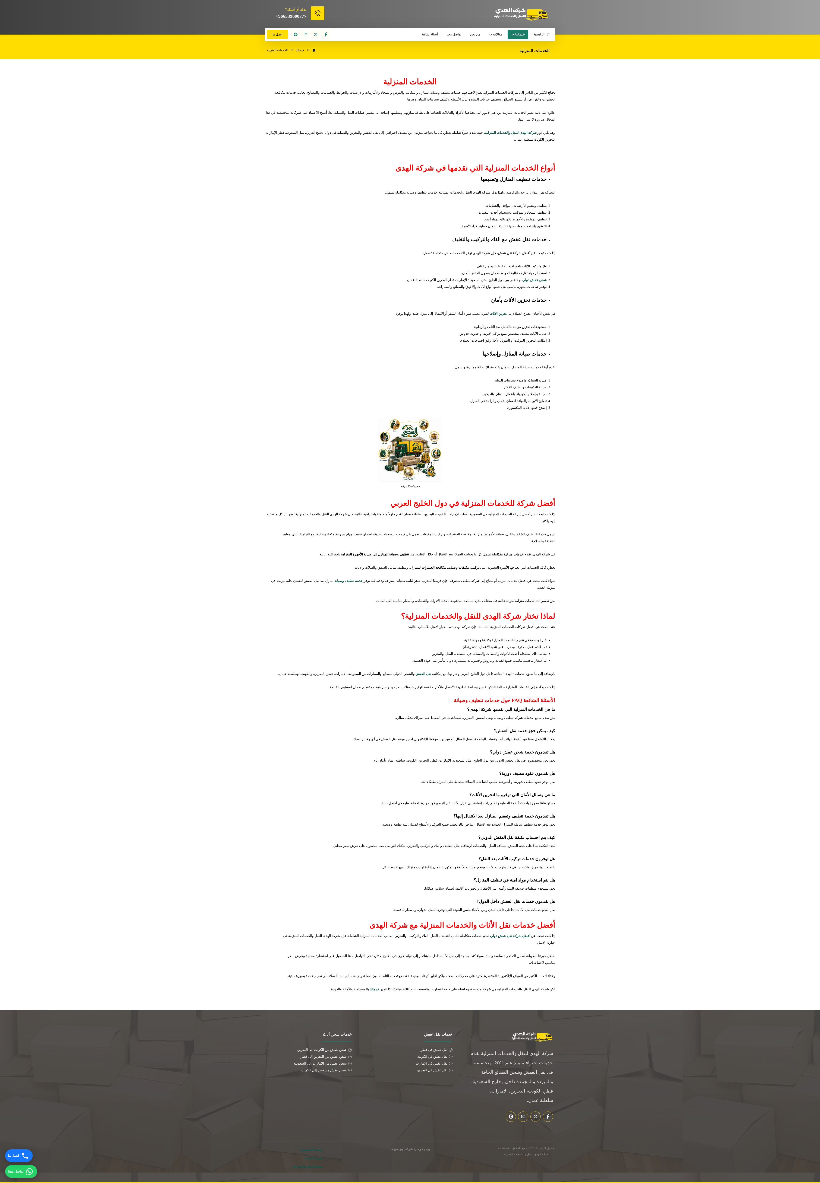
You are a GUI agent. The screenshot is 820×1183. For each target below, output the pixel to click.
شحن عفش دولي (534, 280)
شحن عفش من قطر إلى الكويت (324, 1070)
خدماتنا (374, 989)
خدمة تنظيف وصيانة (348, 581)
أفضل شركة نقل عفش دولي (510, 936)
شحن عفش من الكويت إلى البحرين (322, 1050)
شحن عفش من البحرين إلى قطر (324, 1056)
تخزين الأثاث (498, 313)
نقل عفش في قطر (434, 1050)
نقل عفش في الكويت (432, 1056)
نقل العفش (423, 674)
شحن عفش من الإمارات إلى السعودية (320, 1063)
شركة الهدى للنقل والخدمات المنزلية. (510, 132)
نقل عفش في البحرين (432, 1070)
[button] (325, 34)
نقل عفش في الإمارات (431, 1063)
